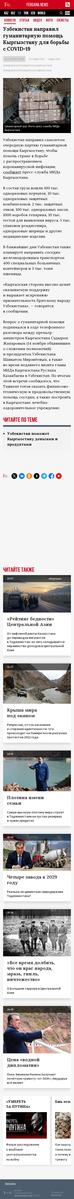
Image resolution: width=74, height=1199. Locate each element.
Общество (54, 59)
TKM (26, 13)
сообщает (12, 172)
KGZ (13, 13)
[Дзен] (36, 476)
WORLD (41, 13)
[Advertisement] (37, 526)
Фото (49, 21)
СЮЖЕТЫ (63, 21)
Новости (10, 21)
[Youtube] (59, 476)
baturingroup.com (23, 1195)
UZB (33, 13)
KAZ (6, 13)
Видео (37, 21)
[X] (14, 476)
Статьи (24, 21)
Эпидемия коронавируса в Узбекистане (27, 70)
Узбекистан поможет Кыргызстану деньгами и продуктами (32, 439)
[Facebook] (51, 476)
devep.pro (56, 1195)
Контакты (10, 1183)
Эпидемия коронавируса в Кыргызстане (27, 65)
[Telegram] (44, 476)
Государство (37, 59)
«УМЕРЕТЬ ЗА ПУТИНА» (18, 1104)
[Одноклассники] (29, 476)
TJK (19, 13)
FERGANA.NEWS (37, 4)
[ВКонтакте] (22, 476)
